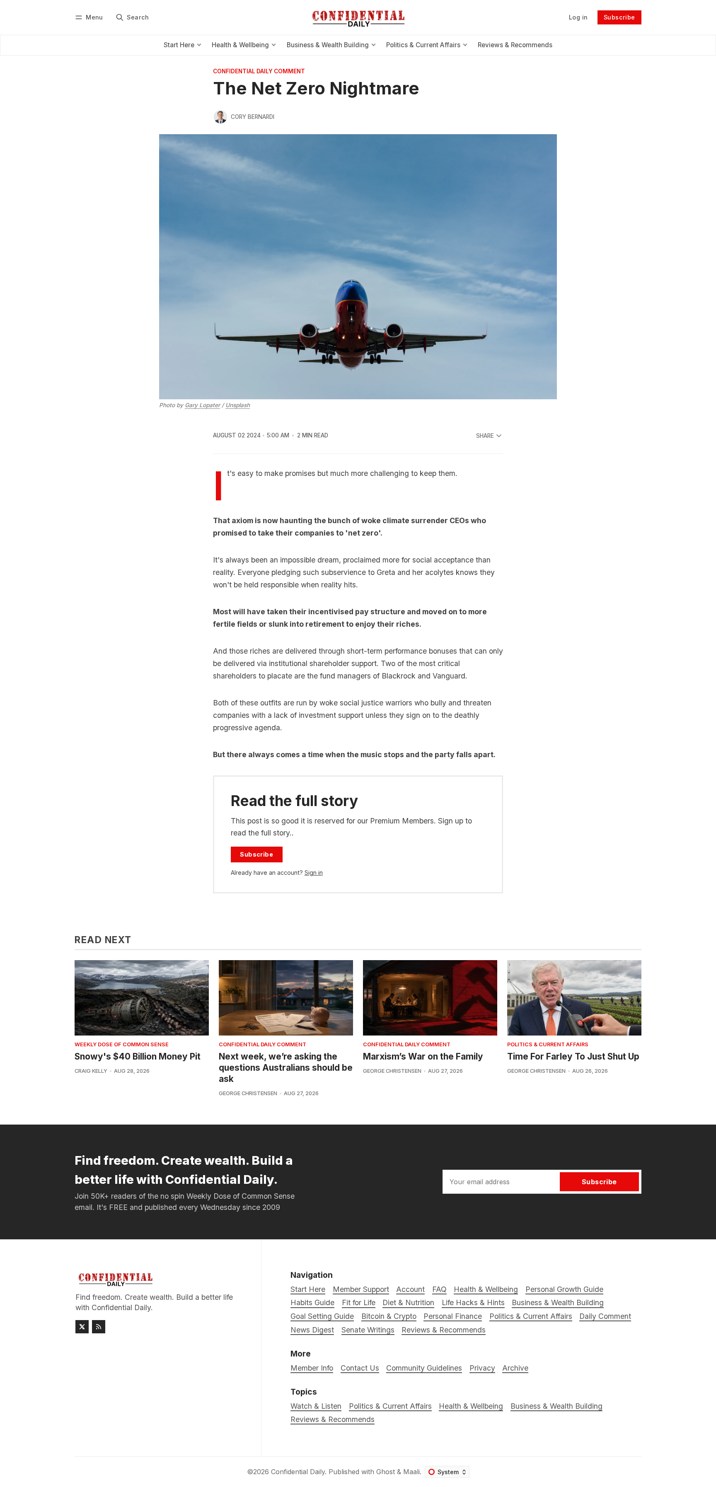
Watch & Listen (315, 1406)
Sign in (314, 872)
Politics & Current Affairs (547, 1045)
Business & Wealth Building (556, 1406)
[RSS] (98, 1326)
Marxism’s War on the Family (423, 1056)
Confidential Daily (298, 1472)
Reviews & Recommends (332, 1419)
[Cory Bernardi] (220, 116)
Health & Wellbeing (471, 1406)
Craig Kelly (91, 1071)
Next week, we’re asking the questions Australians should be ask (286, 1067)
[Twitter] (82, 1326)
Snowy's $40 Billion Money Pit (138, 1056)
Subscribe (619, 17)
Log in (578, 17)
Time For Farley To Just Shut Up (573, 1056)
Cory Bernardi (252, 116)
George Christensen (248, 1093)
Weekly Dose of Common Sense (122, 1045)
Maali (411, 1472)
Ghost (385, 1472)
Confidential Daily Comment (259, 72)
